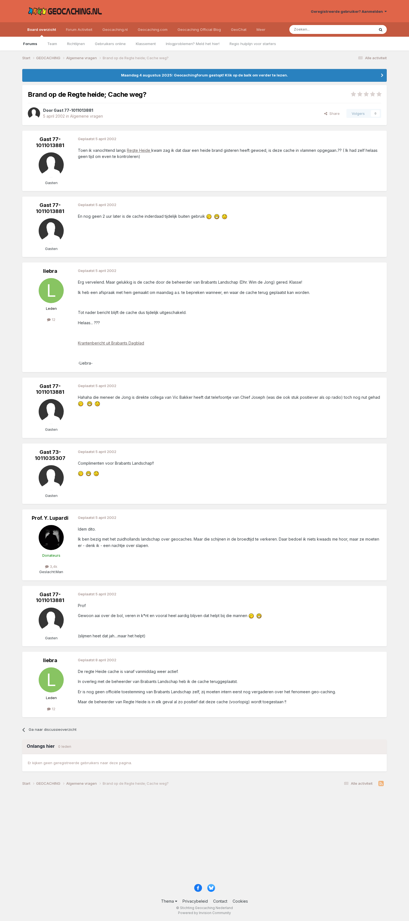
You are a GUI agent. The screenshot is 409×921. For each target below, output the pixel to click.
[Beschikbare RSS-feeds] (381, 784)
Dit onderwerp (355, 29)
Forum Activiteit (79, 29)
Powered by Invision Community (204, 913)
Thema (168, 901)
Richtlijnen (76, 43)
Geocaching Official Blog (199, 29)
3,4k (53, 566)
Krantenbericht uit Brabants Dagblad (111, 343)
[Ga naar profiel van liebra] (51, 290)
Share (333, 113)
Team (52, 43)
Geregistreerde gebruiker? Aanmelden (348, 11)
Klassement (146, 43)
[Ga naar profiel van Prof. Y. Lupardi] (51, 537)
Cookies (240, 901)
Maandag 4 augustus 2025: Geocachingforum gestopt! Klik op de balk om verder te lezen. (204, 75)
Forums (30, 43)
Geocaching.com (152, 29)
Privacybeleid (195, 901)
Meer (261, 29)
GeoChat (239, 29)
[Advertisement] (189, 837)
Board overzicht (41, 29)
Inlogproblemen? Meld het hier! (193, 43)
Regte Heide (139, 150)
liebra (50, 271)
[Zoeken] (380, 29)
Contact (220, 901)
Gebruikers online (110, 43)
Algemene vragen (86, 116)
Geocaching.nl (115, 29)
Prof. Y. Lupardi (50, 518)
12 (53, 319)
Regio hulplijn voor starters (253, 43)
